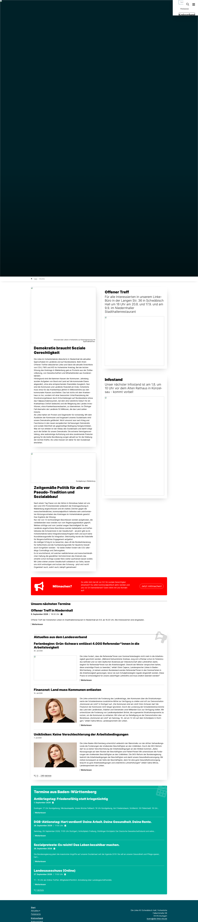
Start (35, 279)
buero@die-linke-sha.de (157, 919)
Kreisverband (187, 14)
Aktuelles (35, 911)
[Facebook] (32, 4)
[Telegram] (46, 4)
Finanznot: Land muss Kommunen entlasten (67, 690)
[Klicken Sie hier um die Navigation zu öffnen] (193, 4)
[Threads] (35, 4)
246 (42, 776)
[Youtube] (49, 4)
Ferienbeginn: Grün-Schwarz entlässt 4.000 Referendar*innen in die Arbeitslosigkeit (86, 645)
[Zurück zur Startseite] (31, 278)
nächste (48, 776)
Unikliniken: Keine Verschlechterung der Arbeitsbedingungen (81, 734)
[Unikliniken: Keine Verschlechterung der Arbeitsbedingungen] (55, 754)
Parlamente (184, 9)
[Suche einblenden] (187, 4)
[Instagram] (42, 4)
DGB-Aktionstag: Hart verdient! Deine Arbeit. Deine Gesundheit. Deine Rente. (93, 822)
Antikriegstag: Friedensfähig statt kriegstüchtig (71, 799)
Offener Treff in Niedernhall (52, 610)
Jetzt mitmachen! (151, 586)
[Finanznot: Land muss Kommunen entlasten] (55, 710)
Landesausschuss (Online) (54, 870)
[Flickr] (52, 4)
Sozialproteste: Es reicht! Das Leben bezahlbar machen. (77, 845)
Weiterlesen (37, 624)
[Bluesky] (39, 4)
